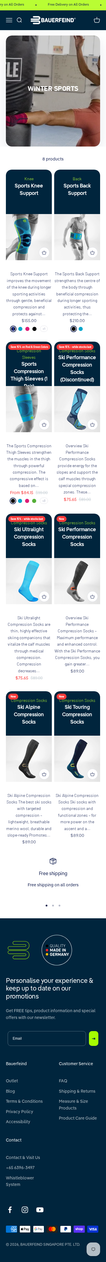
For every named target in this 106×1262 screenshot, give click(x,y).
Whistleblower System (20, 1181)
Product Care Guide (78, 1118)
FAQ (63, 1081)
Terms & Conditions (24, 1101)
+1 (44, 328)
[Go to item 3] (59, 905)
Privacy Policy (19, 1112)
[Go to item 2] (53, 905)
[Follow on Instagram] (25, 1210)
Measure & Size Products (73, 1104)
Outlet (12, 1081)
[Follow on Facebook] (10, 1210)
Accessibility (18, 1122)
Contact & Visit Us (23, 1158)
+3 (43, 500)
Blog (10, 1091)
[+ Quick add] (44, 252)
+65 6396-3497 (20, 1168)
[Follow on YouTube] (40, 1210)
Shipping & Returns (77, 1091)
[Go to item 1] (46, 905)
